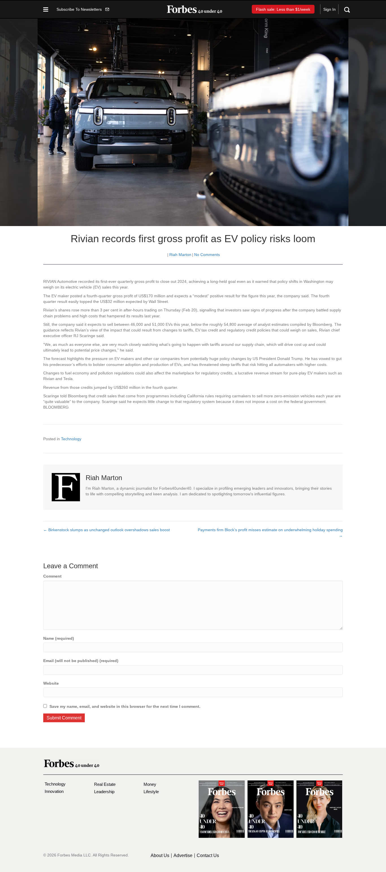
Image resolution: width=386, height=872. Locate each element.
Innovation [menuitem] (54, 791)
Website (51, 683)
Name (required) (58, 638)
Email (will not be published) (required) (80, 660)
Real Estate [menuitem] (105, 784)
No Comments (207, 254)
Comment (52, 576)
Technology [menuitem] (55, 784)
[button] (83, 9)
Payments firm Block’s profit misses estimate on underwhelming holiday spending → (270, 533)
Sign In (329, 9)
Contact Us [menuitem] (208, 855)
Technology (71, 439)
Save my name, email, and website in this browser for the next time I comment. (124, 706)
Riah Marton (180, 254)
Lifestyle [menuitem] (151, 791)
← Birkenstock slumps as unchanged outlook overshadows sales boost (106, 530)
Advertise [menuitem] (183, 855)
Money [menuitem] (150, 784)
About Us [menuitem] (160, 855)
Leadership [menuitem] (104, 791)
